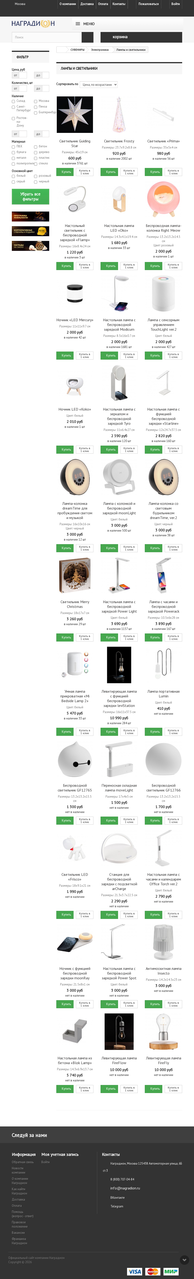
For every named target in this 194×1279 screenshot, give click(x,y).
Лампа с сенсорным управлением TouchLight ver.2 (163, 324)
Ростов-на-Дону (22, 121)
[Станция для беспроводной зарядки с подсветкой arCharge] (119, 848)
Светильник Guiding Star (74, 143)
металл (21, 158)
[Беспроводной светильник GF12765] (75, 759)
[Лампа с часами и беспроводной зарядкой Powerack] (163, 575)
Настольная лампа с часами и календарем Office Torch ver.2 (163, 879)
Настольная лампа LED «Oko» (119, 228)
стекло (43, 163)
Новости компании (18, 1170)
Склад (21, 101)
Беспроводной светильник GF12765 (75, 787)
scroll (184, 1260)
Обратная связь (23, 1162)
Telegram (116, 1206)
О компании (68, 4)
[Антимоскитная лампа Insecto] (163, 942)
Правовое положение (20, 1224)
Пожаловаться (149, 4)
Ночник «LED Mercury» (74, 319)
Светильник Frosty (119, 141)
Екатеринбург (44, 112)
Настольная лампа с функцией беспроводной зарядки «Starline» (163, 416)
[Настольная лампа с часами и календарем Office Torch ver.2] (163, 848)
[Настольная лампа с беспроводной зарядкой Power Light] (119, 575)
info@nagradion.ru (125, 1188)
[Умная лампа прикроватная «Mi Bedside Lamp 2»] (75, 665)
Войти (176, 4)
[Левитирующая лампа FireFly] (163, 1031)
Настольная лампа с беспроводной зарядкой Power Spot (119, 973)
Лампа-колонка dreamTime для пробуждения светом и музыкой (74, 510)
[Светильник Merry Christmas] (75, 575)
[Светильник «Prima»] (163, 114)
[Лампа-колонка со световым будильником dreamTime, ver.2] (163, 477)
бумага (21, 152)
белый (21, 176)
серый (21, 181)
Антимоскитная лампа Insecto (163, 971)
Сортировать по (67, 84)
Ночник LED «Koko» (74, 409)
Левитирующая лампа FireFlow (119, 1060)
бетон (43, 146)
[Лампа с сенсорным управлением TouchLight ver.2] (163, 293)
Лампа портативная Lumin (163, 693)
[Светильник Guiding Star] (75, 114)
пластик (44, 158)
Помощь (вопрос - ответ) (23, 1214)
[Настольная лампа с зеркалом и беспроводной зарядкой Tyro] (119, 383)
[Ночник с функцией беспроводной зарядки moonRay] (75, 942)
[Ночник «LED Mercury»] (75, 293)
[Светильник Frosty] (119, 114)
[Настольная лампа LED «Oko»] (119, 199)
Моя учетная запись (60, 1154)
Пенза (43, 106)
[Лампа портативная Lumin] (163, 665)
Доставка (87, 4)
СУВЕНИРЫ (77, 49)
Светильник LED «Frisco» (75, 876)
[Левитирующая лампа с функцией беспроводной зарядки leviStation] (119, 665)
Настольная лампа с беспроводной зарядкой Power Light (119, 606)
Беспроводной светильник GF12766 (163, 787)
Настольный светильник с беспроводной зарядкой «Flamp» (75, 232)
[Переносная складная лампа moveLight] (119, 759)
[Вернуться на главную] (61, 50)
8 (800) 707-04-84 (122, 1179)
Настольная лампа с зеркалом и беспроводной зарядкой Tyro (119, 416)
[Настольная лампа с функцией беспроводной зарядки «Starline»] (163, 383)
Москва (44, 101)
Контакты (119, 4)
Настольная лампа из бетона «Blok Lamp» (74, 1060)
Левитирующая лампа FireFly (163, 1060)
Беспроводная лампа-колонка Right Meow (163, 228)
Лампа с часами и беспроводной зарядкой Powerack (163, 606)
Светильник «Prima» (163, 141)
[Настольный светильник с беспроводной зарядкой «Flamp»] (75, 199)
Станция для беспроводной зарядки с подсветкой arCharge (119, 881)
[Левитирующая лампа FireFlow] (119, 1031)
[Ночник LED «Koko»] (75, 383)
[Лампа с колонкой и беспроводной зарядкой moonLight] (119, 477)
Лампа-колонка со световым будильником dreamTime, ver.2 (163, 510)
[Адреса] (132, 4)
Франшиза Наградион (19, 1241)
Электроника (100, 49)
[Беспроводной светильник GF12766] (163, 759)
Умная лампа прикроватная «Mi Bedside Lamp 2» (74, 696)
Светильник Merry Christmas (75, 604)
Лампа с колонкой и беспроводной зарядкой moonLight (119, 508)
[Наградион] (38, 24)
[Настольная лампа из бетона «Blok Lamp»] (75, 1031)
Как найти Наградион (19, 1191)
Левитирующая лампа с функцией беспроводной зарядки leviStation (119, 698)
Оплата (103, 4)
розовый (44, 176)
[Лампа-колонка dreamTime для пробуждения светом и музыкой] (75, 477)
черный (44, 181)
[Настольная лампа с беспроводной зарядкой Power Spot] (119, 942)
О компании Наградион (20, 1181)
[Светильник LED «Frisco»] (75, 848)
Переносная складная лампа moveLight (119, 787)
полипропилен (22, 163)
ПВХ (19, 146)
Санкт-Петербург (22, 108)
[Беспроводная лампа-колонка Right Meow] (163, 199)
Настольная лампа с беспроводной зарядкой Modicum (119, 324)
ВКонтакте (117, 1198)
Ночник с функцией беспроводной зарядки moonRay (74, 973)
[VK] (165, 4)
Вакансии (18, 1233)
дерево (44, 152)
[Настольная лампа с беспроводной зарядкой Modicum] (119, 293)
